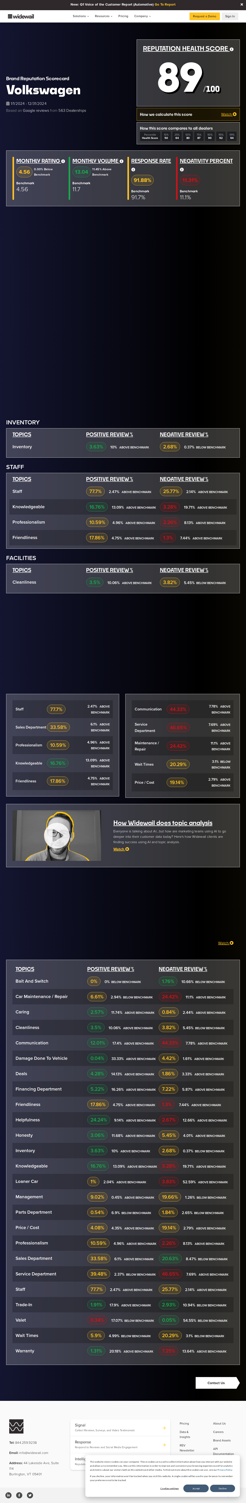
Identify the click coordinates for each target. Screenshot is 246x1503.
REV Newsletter (187, 1447)
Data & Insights (185, 1434)
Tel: (23, 1442)
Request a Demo (204, 16)
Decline (223, 1488)
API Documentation (223, 1451)
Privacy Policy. (225, 1469)
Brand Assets (222, 1440)
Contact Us (216, 1382)
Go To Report (165, 4)
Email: (28, 1452)
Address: (34, 1468)
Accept (196, 1488)
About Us (219, 1423)
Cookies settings (169, 1488)
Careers (218, 1432)
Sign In (230, 16)
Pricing (123, 16)
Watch (227, 114)
